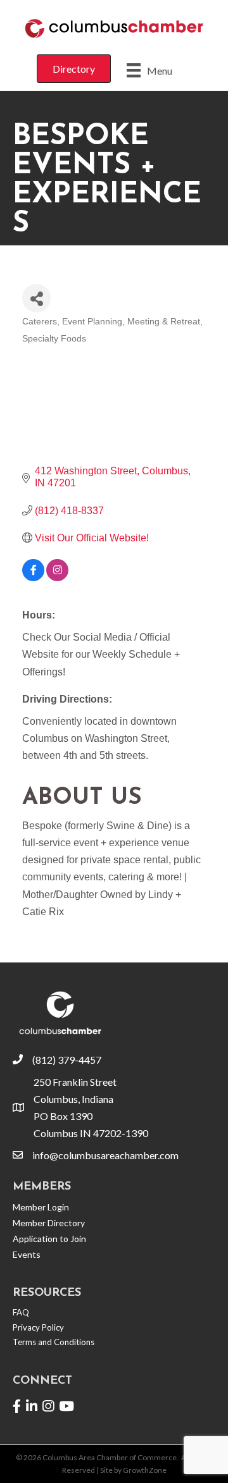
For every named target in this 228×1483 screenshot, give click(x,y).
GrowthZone (145, 1470)
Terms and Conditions (53, 1342)
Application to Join (49, 1238)
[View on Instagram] (57, 577)
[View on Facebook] (33, 577)
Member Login (41, 1207)
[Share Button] (36, 298)
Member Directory (49, 1222)
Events (27, 1254)
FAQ (21, 1312)
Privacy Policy (38, 1327)
